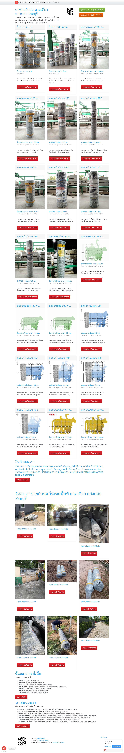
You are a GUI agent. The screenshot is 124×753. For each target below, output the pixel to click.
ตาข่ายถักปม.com (58, 742)
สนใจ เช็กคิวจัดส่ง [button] (25, 536)
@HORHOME (40, 738)
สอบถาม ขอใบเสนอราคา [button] (27, 87)
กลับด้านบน (103, 737)
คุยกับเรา (49, 2)
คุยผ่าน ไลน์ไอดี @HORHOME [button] (92, 10)
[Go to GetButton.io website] (4, 751)
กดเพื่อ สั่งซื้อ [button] (21, 697)
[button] (70, 11)
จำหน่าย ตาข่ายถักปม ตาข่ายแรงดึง (31, 2)
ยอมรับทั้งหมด (117, 746)
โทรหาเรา (56, 2)
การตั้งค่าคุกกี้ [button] (107, 746)
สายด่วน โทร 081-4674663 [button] (91, 15)
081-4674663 (43, 740)
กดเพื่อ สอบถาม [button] (22, 480)
